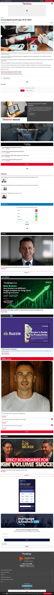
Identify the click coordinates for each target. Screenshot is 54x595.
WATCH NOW (3, 268)
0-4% (19, 210)
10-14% (19, 216)
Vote (27, 222)
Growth (2, 17)
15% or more (20, 219)
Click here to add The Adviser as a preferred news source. (11, 73)
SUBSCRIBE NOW (27, 134)
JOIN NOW (32, 506)
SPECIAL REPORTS (7, 315)
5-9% (18, 213)
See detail (27, 224)
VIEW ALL (27, 164)
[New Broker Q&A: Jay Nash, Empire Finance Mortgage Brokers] (27, 386)
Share (52, 22)
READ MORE (31, 113)
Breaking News (7, 78)
